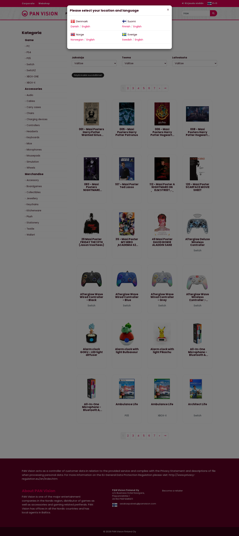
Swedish (127, 39)
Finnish (126, 26)
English (86, 26)
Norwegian (77, 39)
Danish (75, 26)
